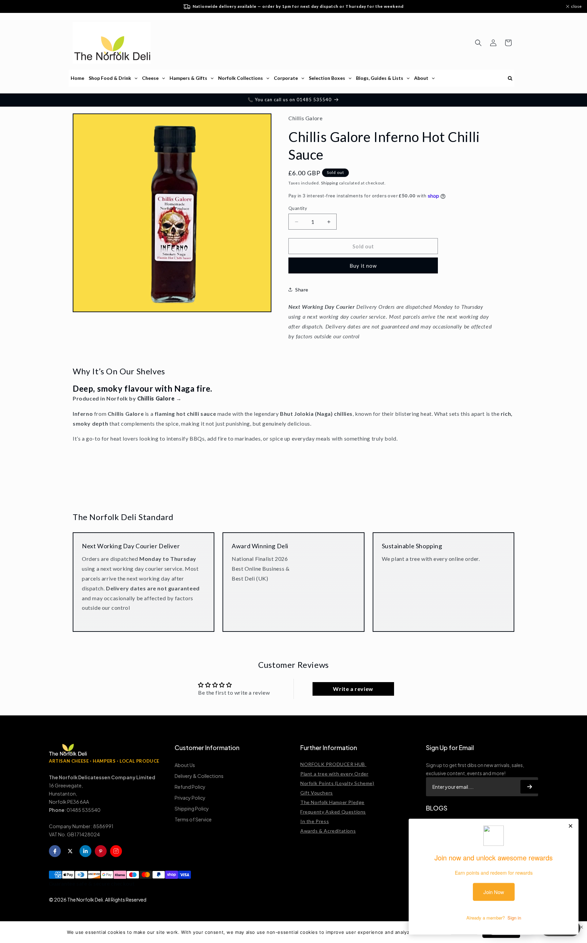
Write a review (353, 689)
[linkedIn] (85, 851)
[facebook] (55, 851)
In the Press (314, 821)
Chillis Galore (156, 398)
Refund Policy (190, 787)
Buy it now (363, 266)
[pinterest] (101, 851)
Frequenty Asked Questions (333, 812)
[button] (478, 42)
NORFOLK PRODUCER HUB (333, 764)
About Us (185, 765)
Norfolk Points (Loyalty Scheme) (337, 783)
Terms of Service (193, 819)
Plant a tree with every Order (334, 774)
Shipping (329, 182)
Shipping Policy (192, 808)
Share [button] (301, 289)
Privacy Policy (190, 798)
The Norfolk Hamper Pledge (332, 802)
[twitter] (70, 851)
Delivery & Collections (199, 776)
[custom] (116, 851)
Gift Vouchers (316, 793)
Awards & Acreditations (328, 831)
